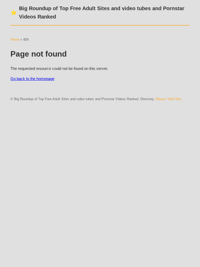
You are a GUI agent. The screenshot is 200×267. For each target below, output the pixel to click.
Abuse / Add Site (168, 99)
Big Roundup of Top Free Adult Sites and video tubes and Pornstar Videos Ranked (97, 12)
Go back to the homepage (32, 78)
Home (14, 39)
